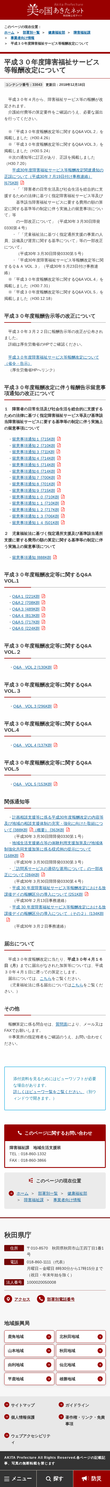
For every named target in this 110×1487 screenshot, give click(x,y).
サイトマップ (23, 1405)
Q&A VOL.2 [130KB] (32, 667)
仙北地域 (67, 1364)
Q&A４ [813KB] (25, 615)
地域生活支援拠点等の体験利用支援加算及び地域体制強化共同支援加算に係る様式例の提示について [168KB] (53, 849)
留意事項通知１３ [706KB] (35, 516)
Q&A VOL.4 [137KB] (32, 745)
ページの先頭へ (100, 1461)
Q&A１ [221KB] (25, 596)
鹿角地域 (16, 1336)
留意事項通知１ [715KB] (33, 439)
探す (58, 1478)
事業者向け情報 (22, 38)
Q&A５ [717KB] (25, 622)
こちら (46, 978)
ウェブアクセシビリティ (30, 1439)
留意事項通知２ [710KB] (33, 445)
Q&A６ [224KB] (25, 628)
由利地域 (16, 1364)
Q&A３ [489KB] (25, 609)
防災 (96, 1478)
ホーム (9, 32)
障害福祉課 (82, 32)
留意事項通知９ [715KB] (33, 490)
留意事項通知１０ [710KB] (35, 497)
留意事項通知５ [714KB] (33, 465)
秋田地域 (67, 1350)
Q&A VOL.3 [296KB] (32, 706)
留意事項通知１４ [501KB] (35, 522)
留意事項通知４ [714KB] (33, 458)
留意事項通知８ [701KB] (33, 484)
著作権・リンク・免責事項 (85, 1420)
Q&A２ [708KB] (25, 602)
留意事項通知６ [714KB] (33, 471)
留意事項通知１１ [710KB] (35, 503)
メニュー (22, 1478)
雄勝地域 (67, 1379)
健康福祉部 (56, 32)
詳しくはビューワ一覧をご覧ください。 (48, 1091)
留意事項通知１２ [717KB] (35, 509)
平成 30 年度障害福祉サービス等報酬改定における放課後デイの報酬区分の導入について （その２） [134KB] (55, 910)
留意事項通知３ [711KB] (33, 452)
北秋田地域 (69, 1336)
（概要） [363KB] (48, 830)
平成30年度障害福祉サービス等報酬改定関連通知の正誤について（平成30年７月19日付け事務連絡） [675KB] (54, 176)
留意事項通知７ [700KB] (33, 477)
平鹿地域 (16, 1379)
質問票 (61, 1024)
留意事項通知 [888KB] (31, 557)
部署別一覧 (31, 32)
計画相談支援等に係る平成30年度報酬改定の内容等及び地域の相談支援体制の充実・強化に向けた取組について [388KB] (54, 823)
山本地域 (16, 1350)
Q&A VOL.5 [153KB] (32, 784)
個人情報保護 (23, 1417)
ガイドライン (77, 1405)
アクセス (22, 1299)
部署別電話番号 (61, 1299)
